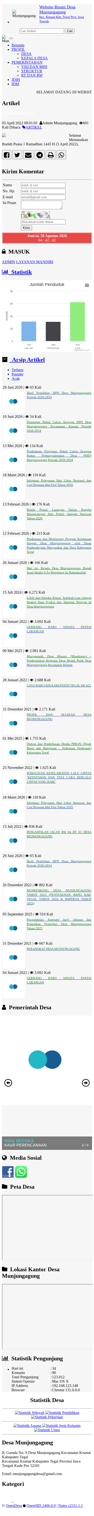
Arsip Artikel (27, 360)
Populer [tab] (17, 374)
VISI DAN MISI (34, 67)
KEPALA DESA (34, 58)
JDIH (16, 80)
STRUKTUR (31, 71)
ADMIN (8, 262)
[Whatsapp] (61, 156)
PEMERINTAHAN (27, 62)
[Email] (28, 156)
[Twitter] (17, 156)
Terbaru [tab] (17, 370)
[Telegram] (39, 156)
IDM (15, 84)
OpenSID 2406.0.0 (41, 1506)
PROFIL (18, 49)
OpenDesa (14, 1506)
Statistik (20, 272)
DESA (26, 54)
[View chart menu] (87, 285)
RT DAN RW (32, 75)
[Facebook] (6, 156)
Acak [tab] (16, 378)
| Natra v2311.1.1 (70, 1506)
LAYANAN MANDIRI (34, 262)
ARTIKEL (34, 127)
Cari (70, 31)
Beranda (18, 45)
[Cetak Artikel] (51, 156)
